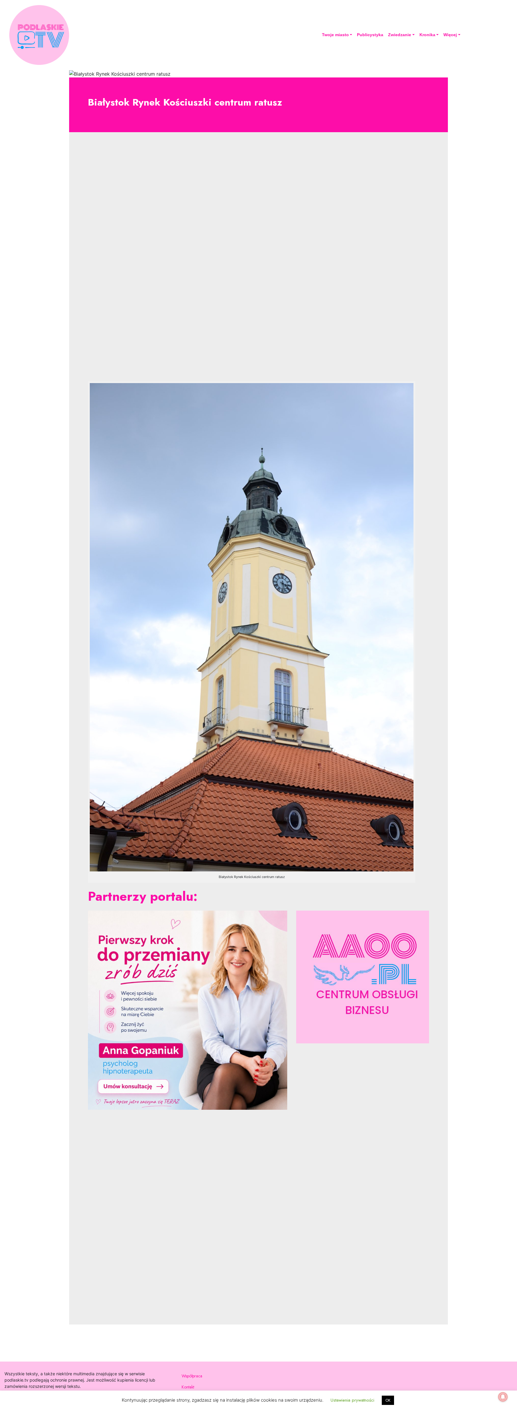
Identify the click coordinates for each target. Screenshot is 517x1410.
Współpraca (192, 1376)
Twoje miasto (335, 34)
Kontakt (188, 1387)
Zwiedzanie (399, 34)
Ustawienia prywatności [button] (352, 1400)
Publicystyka (370, 34)
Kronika (427, 34)
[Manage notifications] (503, 1397)
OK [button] (387, 1400)
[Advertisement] (258, 261)
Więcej (450, 34)
